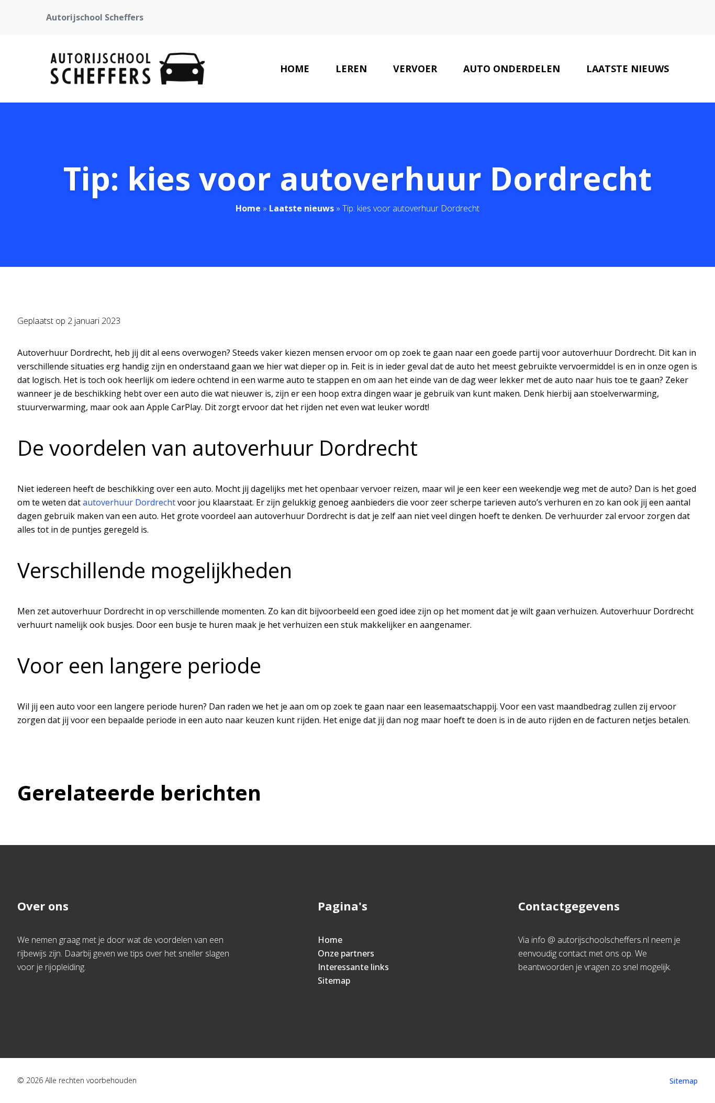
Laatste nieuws (627, 68)
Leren (351, 68)
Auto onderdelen (511, 68)
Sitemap (334, 980)
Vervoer (415, 68)
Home (294, 68)
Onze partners (346, 953)
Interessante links (353, 967)
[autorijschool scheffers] (127, 68)
